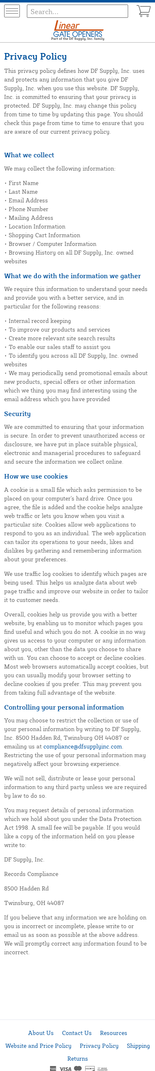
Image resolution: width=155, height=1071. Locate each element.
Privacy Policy (99, 1045)
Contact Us (77, 1032)
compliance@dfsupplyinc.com (82, 746)
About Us (41, 1032)
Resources (113, 1032)
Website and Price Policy (38, 1045)
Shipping (138, 1045)
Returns (77, 1058)
